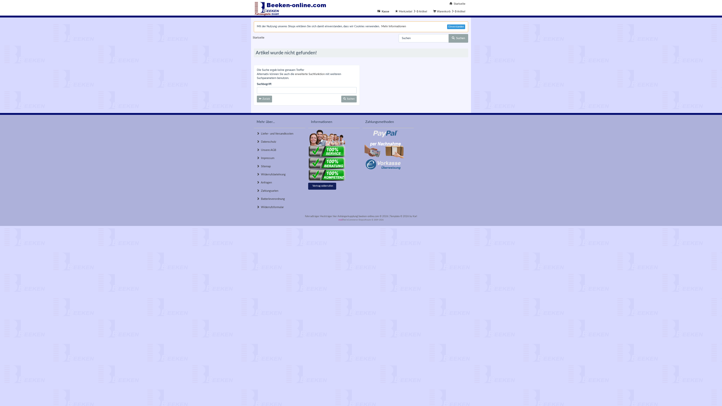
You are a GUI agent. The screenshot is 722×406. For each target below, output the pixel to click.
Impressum (266, 158)
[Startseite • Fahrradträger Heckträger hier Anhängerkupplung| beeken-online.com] (291, 7)
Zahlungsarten (268, 190)
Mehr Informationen (393, 26)
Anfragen (265, 182)
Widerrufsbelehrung (272, 174)
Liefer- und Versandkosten (276, 133)
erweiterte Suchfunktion (310, 74)
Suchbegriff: (264, 84)
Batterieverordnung (272, 199)
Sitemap (265, 166)
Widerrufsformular (271, 207)
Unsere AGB (267, 150)
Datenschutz (267, 141)
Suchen (460, 38)
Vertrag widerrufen (322, 186)
